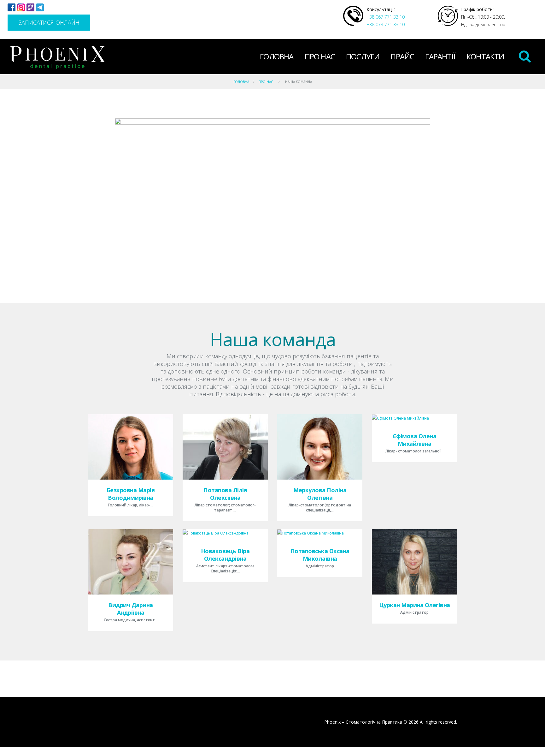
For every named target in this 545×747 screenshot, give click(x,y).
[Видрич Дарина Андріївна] (130, 562)
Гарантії (440, 56)
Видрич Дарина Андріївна (130, 608)
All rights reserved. (438, 722)
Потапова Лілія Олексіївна (225, 493)
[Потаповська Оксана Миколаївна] (310, 533)
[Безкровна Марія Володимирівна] (130, 447)
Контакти (485, 56)
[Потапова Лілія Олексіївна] (225, 447)
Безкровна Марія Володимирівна (131, 493)
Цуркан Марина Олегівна (414, 605)
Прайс (402, 56)
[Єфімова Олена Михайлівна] (400, 418)
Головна (276, 56)
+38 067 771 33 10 (385, 17)
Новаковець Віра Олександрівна (225, 554)
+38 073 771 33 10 (385, 24)
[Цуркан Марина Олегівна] (414, 562)
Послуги (362, 56)
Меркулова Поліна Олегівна (319, 493)
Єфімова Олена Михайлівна (415, 439)
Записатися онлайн (48, 22)
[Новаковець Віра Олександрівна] (216, 533)
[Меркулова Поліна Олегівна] (319, 447)
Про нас (320, 56)
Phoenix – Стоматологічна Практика (363, 722)
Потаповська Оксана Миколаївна (319, 554)
